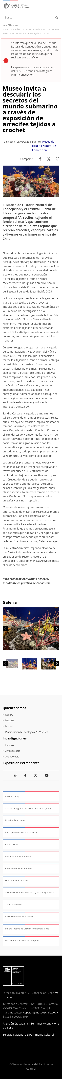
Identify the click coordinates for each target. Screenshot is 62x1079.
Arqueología (12, 756)
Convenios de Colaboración (18, 868)
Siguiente (56, 628)
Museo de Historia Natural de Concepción (44, 146)
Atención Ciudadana (15, 1023)
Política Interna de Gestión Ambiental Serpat (27, 928)
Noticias (13, 25)
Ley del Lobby (12, 796)
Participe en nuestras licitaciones (21, 832)
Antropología (12, 750)
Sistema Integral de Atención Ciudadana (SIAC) (28, 808)
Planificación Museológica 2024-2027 (26, 732)
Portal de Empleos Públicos (18, 856)
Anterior (5, 628)
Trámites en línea (13, 904)
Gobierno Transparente (16, 880)
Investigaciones (15, 738)
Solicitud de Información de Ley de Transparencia (29, 892)
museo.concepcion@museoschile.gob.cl (34, 1012)
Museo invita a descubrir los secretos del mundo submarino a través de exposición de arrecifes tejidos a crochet (30, 109)
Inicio (5, 25)
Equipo (9, 714)
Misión (9, 726)
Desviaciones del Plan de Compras (22, 940)
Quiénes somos (14, 708)
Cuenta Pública (12, 844)
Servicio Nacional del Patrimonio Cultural (28, 1034)
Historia (9, 720)
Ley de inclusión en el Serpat (19, 916)
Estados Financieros (15, 820)
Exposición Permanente (21, 763)
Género (9, 745)
